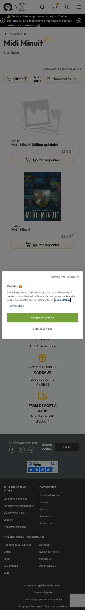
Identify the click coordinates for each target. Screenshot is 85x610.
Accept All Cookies (42, 317)
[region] (42, 305)
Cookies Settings (42, 328)
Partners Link (16, 305)
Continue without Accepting (65, 276)
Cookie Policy (62, 299)
